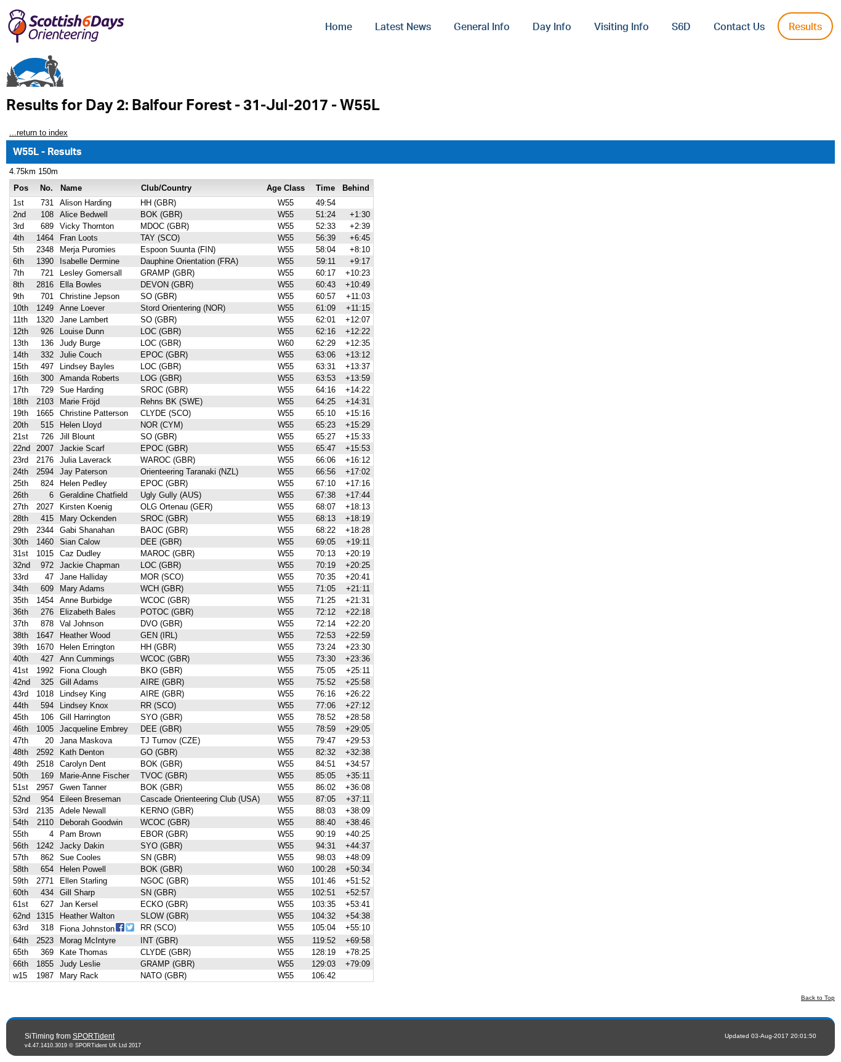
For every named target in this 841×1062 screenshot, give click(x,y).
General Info (482, 27)
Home (338, 27)
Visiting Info (621, 27)
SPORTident (94, 1036)
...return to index (38, 132)
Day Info (552, 27)
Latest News (403, 27)
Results (805, 27)
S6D (681, 27)
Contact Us (739, 27)
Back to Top (818, 997)
